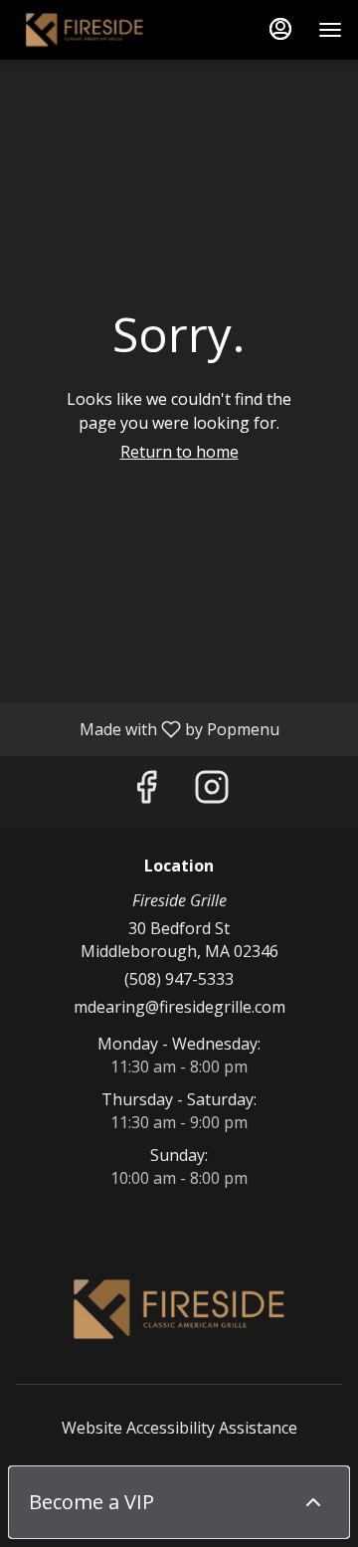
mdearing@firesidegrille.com (179, 1007)
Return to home (179, 452)
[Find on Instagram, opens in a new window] (212, 791)
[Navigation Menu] (330, 30)
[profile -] (280, 29)
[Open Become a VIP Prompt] (313, 1502)
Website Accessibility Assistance (179, 1428)
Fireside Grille (179, 1309)
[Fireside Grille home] (105, 30)
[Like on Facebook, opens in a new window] (146, 791)
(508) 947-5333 (179, 979)
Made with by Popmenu (147, 728)
